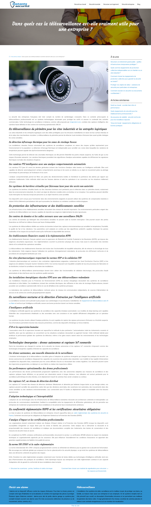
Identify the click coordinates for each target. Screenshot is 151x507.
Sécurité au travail (80, 4)
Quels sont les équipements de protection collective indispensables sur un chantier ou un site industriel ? (126, 70)
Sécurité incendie (94, 4)
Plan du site (75, 506)
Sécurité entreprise (128, 4)
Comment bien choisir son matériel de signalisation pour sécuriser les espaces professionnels (84, 470)
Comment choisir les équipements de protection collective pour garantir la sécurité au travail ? (126, 78)
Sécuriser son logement (111, 4)
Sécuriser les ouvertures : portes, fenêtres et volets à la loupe (31, 468)
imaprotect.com (75, 122)
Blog (138, 4)
